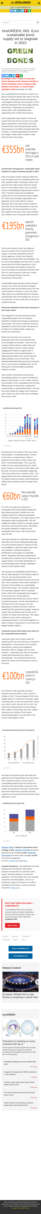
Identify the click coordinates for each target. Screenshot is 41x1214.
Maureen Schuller (22, 850)
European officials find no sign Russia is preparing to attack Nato (20, 996)
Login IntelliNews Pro (23, 7)
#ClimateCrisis (25, 936)
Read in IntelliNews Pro (20, 948)
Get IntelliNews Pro (20, 956)
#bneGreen (5, 936)
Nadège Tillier (7, 847)
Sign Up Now (12, 925)
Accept (14, 1208)
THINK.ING (13, 861)
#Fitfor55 (16, 939)
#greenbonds (15, 936)
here (25, 861)
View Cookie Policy (23, 1208)
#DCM (23, 939)
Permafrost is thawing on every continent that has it (18, 1042)
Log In (12, 7)
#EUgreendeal (6, 939)
